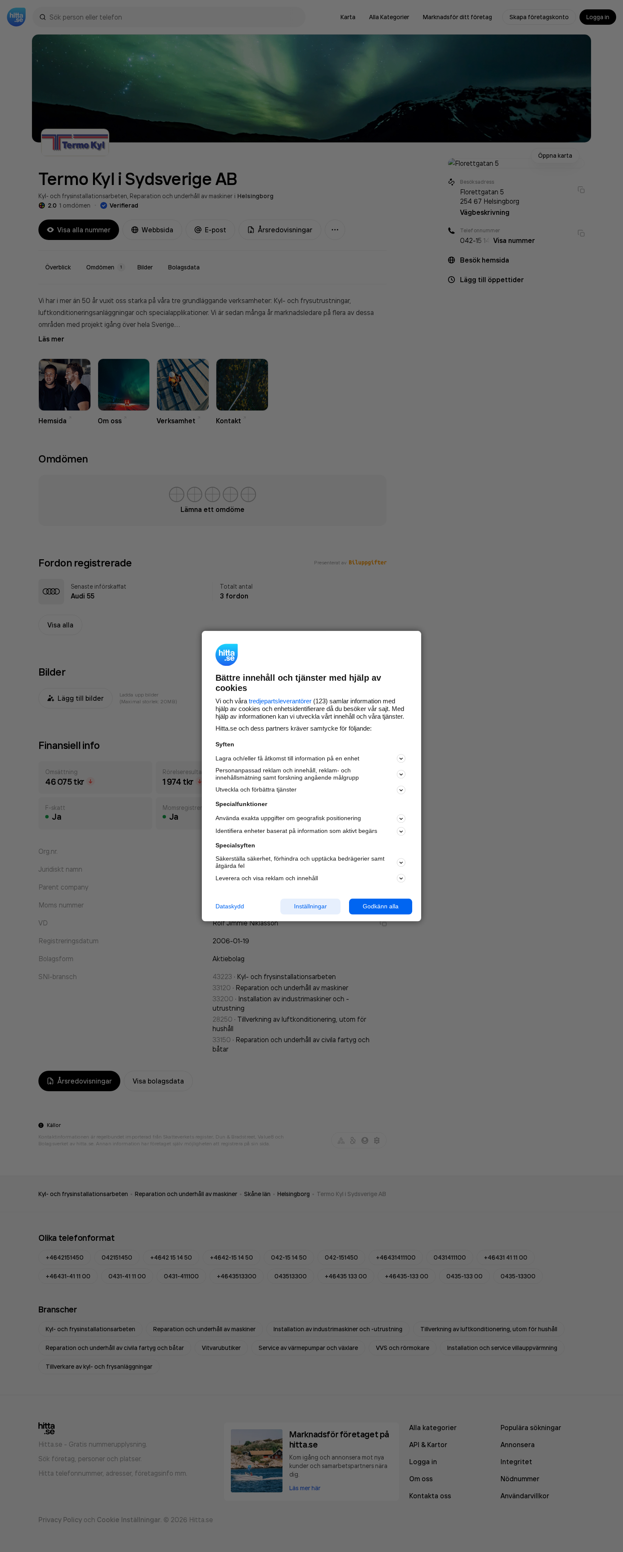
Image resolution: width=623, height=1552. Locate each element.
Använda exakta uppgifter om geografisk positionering (288, 818)
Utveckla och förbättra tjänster (256, 789)
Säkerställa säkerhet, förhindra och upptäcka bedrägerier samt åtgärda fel (299, 862)
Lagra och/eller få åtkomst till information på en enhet (287, 758)
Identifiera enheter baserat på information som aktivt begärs (296, 831)
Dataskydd (229, 906)
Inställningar (310, 906)
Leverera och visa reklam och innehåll (266, 878)
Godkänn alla (381, 906)
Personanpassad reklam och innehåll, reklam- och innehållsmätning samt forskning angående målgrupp (287, 774)
